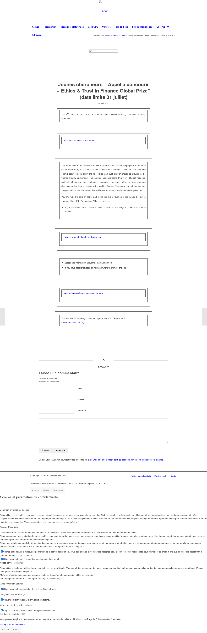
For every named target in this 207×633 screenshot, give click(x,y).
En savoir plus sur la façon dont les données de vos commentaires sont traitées (125, 459)
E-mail (81, 399)
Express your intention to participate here (83, 237)
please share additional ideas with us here (83, 293)
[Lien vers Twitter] (169, 11)
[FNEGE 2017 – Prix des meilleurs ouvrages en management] (2, 317)
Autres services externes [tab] (11, 562)
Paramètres (58, 490)
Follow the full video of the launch (79, 140)
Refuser (46, 490)
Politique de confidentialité (12, 624)
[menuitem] (36, 27)
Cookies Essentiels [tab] (9, 527)
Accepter (35, 490)
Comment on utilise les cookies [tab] (14, 509)
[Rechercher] (175, 35)
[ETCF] (103, 64)
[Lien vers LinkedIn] (174, 11)
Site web (82, 410)
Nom (80, 388)
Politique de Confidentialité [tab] (12, 613)
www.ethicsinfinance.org (72, 322)
